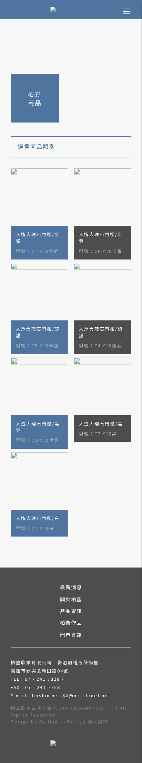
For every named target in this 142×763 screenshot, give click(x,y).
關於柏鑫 (71, 599)
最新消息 (71, 587)
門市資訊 (71, 634)
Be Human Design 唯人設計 (73, 721)
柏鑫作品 (71, 622)
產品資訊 (71, 610)
